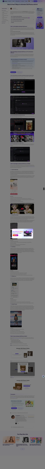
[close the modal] (32, 229)
